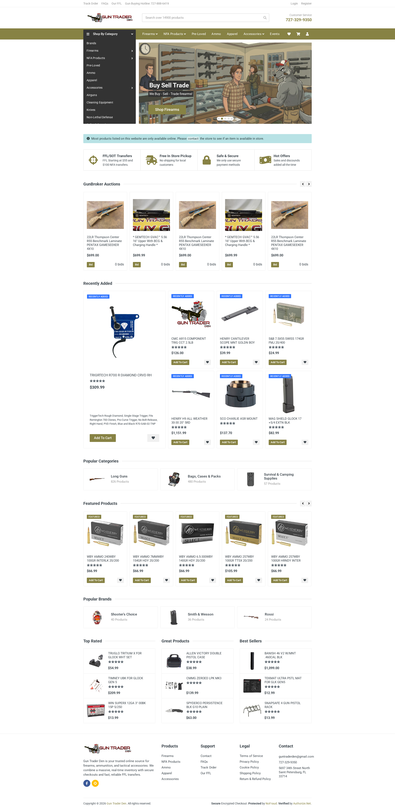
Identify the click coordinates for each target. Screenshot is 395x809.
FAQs (104, 3)
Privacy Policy (249, 762)
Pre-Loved (93, 65)
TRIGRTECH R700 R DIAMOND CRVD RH (121, 375)
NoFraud (271, 803)
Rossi (269, 614)
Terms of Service (251, 756)
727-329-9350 (299, 19)
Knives (91, 109)
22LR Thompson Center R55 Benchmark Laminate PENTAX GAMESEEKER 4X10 (104, 243)
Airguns (92, 95)
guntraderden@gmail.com (296, 756)
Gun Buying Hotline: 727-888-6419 (147, 3)
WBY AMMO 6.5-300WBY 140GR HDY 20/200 (196, 558)
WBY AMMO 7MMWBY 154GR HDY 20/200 (148, 558)
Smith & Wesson (200, 614)
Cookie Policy (249, 767)
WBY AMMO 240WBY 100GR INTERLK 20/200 (103, 558)
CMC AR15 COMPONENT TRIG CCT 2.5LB (188, 340)
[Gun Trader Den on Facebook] (86, 783)
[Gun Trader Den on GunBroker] (95, 783)
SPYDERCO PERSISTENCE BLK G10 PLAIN (204, 705)
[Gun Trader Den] (109, 18)
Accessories (94, 87)
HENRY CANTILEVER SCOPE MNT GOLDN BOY (237, 340)
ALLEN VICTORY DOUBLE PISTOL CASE (204, 655)
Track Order (90, 3)
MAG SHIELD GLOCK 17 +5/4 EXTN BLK (285, 420)
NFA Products (96, 58)
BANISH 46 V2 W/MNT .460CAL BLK (280, 655)
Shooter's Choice (124, 614)
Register (306, 3)
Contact (206, 756)
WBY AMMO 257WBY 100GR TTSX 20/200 (239, 558)
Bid (91, 264)
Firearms (92, 50)
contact (193, 138)
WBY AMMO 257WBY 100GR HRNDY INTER (286, 558)
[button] (219, 119)
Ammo (91, 72)
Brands (91, 43)
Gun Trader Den (116, 803)
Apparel (92, 80)
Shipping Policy (250, 773)
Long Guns (119, 476)
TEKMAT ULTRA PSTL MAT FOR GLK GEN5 (283, 680)
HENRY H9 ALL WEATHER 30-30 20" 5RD (189, 420)
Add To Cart (103, 438)
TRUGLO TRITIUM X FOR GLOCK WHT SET (125, 655)
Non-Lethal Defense (100, 117)
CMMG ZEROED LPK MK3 (203, 678)
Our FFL (117, 3)
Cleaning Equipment (100, 102)
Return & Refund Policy (255, 779)
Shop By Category (105, 34)
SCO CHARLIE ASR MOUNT (239, 419)
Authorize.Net (302, 803)
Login (294, 3)
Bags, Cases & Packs (204, 476)
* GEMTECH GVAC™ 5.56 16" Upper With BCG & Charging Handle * (150, 241)
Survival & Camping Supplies (279, 476)
